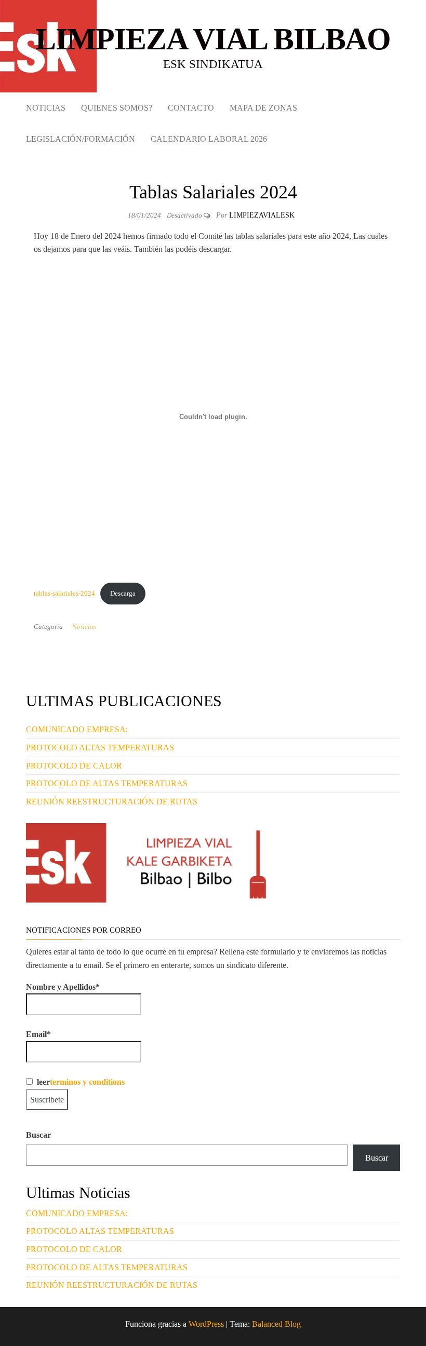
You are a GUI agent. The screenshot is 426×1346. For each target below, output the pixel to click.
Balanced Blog (276, 1324)
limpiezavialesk (262, 215)
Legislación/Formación (80, 138)
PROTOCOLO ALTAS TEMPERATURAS (100, 747)
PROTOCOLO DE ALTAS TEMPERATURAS (107, 783)
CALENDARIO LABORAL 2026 (209, 138)
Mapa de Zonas (263, 107)
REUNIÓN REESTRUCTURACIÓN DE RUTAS (111, 801)
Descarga (123, 593)
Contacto (191, 107)
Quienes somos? (116, 107)
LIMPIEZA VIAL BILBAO (213, 39)
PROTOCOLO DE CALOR (74, 765)
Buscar (38, 1134)
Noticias (45, 107)
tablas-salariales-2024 (64, 593)
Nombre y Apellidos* (63, 986)
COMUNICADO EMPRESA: (77, 729)
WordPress (206, 1324)
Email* (38, 1034)
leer (79, 1082)
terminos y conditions (87, 1082)
